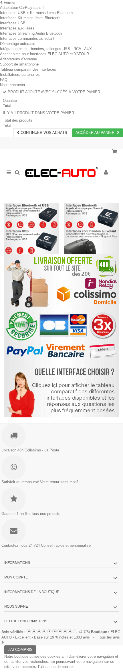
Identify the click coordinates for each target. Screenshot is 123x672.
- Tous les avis (61, 635)
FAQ (3, 80)
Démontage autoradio (17, 43)
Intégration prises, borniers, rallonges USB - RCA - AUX (46, 49)
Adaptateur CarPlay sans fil (22, 7)
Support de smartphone (19, 64)
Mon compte (16, 577)
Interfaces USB (12, 23)
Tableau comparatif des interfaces (28, 69)
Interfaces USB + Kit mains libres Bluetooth (36, 13)
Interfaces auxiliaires (17, 28)
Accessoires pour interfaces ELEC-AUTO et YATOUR (44, 54)
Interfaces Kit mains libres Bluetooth (30, 18)
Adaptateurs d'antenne (18, 59)
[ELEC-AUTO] (61, 172)
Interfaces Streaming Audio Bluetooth (31, 33)
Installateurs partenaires (20, 74)
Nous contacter (12, 85)
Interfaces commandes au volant (27, 38)
